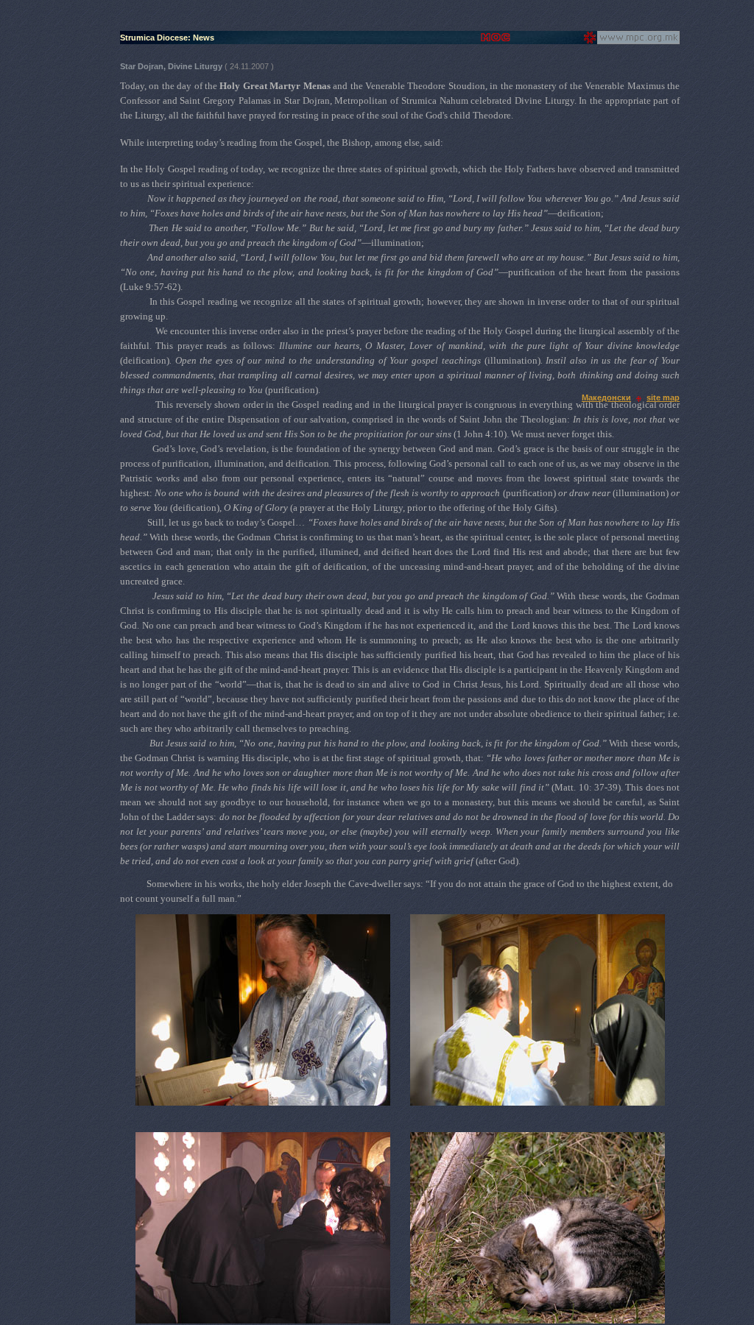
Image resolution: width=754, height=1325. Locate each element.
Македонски (606, 397)
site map (663, 397)
